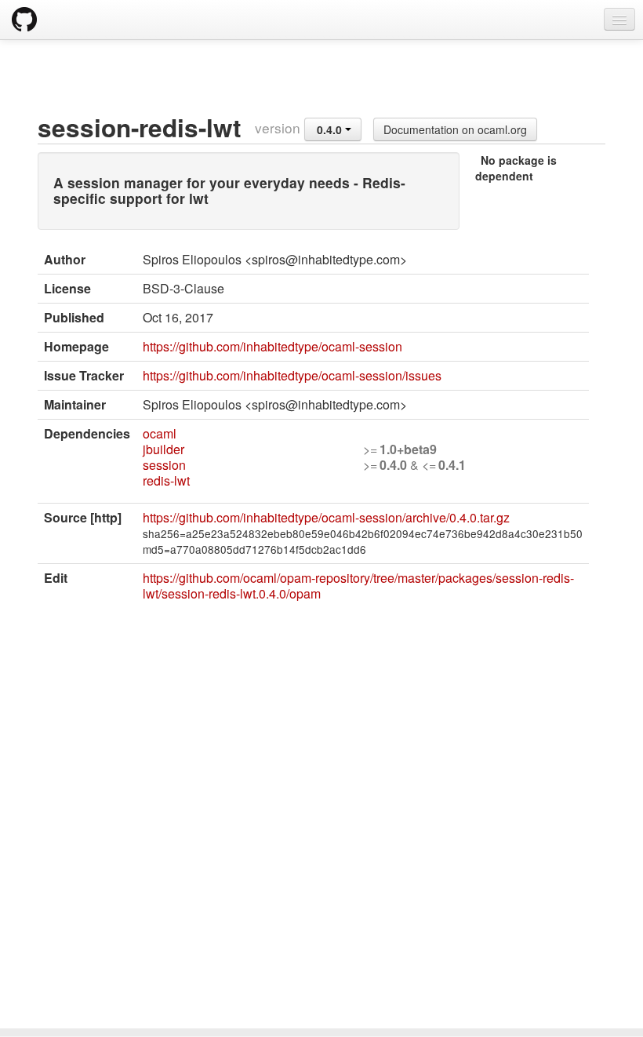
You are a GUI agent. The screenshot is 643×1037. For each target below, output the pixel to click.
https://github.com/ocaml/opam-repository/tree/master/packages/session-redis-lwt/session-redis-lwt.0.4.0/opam (358, 585)
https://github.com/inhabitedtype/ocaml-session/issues (292, 375)
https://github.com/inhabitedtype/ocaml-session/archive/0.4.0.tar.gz (326, 517)
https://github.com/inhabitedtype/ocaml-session (272, 346)
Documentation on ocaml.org (455, 129)
